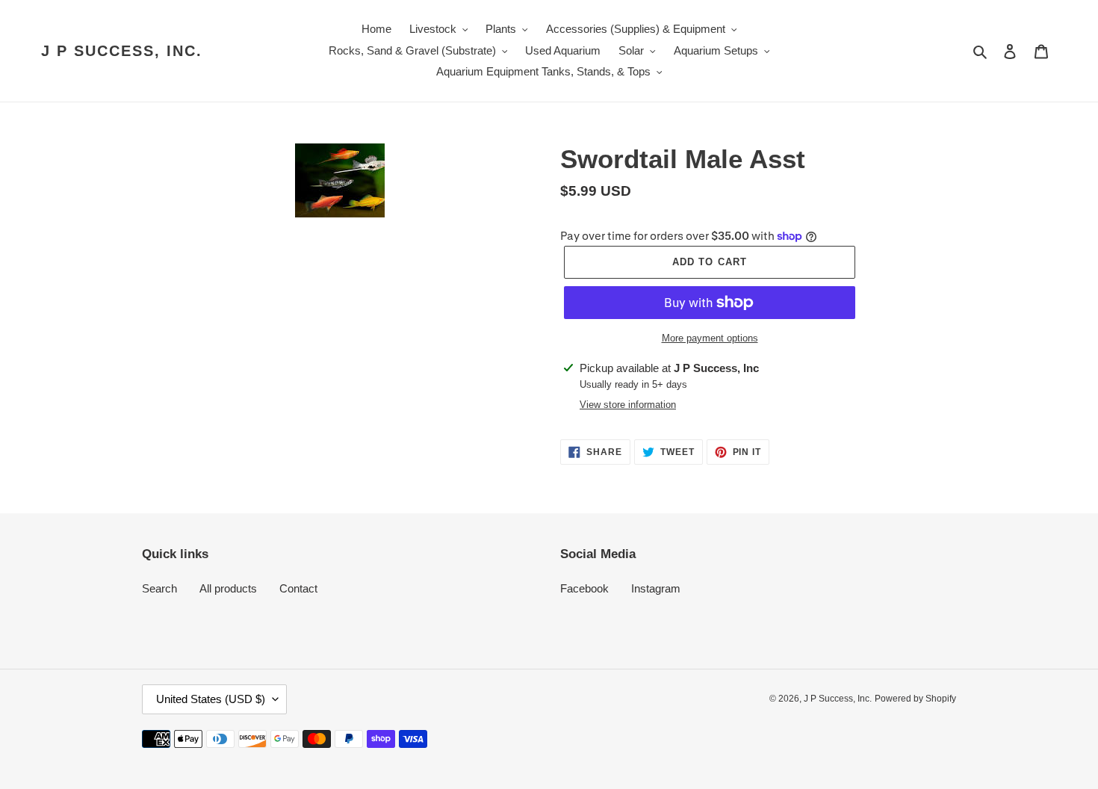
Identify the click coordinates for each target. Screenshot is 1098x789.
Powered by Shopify (915, 698)
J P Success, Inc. (121, 51)
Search (159, 588)
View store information (628, 404)
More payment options (710, 338)
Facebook (584, 588)
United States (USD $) (210, 699)
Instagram (655, 588)
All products (228, 588)
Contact (298, 588)
